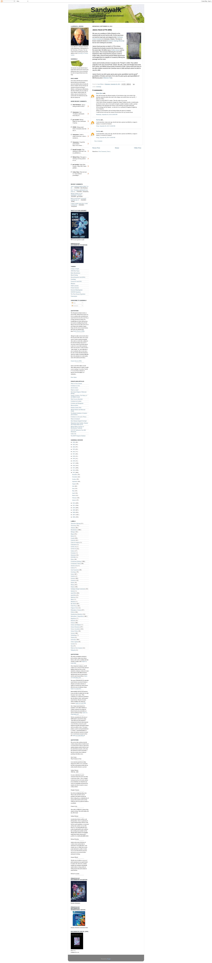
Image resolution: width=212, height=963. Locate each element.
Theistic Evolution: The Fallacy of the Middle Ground (79, 396)
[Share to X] (126, 84)
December (74, 474)
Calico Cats (73, 433)
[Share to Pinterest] (130, 84)
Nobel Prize (74, 605)
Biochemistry (74, 529)
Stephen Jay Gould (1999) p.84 (79, 735)
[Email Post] (133, 84)
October (74, 479)
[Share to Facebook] (128, 84)
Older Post (137, 148)
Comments (75, 305)
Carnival (73, 540)
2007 (74, 514)
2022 (74, 451)
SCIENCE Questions (76, 292)
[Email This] (122, 84)
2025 (74, 444)
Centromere (74, 544)
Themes (73, 637)
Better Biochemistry (75, 273)
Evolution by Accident (76, 401)
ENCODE (73, 557)
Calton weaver (115, 50)
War (72, 646)
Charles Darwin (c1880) (78, 331)
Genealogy (98, 86)
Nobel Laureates (74, 285)
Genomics (73, 580)
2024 (74, 447)
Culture (73, 551)
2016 (74, 465)
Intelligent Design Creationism (78, 589)
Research (73, 620)
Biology (73, 531)
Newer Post (96, 148)
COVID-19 (73, 548)
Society (73, 633)
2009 (74, 510)
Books (72, 536)
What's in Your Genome (76, 383)
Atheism (73, 527)
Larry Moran (100, 84)
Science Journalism (75, 629)
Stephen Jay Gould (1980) (81, 703)
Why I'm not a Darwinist (76, 399)
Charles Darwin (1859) (76, 361)
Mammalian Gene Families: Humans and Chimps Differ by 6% (79, 423)
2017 (74, 463)
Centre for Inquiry (75, 542)
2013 (74, 472)
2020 (74, 456)
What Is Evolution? (75, 418)
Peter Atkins (74, 377)
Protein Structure (75, 287)
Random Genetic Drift (76, 407)
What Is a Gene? (75, 390)
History (73, 584)
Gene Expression (75, 570)
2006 (74, 517)
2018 (74, 461)
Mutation (73, 283)
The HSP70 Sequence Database (78, 435)
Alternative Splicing (76, 523)
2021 (74, 454)
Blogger (109, 959)
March (74, 495)
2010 (74, 507)
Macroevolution (74, 405)
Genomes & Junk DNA (76, 281)
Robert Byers (99, 93)
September (75, 481)
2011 (74, 505)
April (73, 493)
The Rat (98, 119)
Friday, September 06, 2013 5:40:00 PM (105, 126)
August (74, 483)
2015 (74, 467)
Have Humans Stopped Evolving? (79, 421)
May (73, 490)
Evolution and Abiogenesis (77, 403)
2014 (74, 470)
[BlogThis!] (124, 84)
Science (73, 622)
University (73, 639)
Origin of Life (74, 608)
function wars (74, 565)
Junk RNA (73, 595)
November (74, 477)
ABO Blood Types (75, 271)
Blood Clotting (74, 275)
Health (72, 582)
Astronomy (73, 525)
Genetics (73, 576)
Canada (73, 538)
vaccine (73, 643)
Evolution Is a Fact (75, 385)
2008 (74, 512)
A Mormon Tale (107, 78)
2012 (74, 503)
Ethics (72, 559)
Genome (73, 578)
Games (72, 567)
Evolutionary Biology (76, 561)
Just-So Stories (74, 387)
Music (72, 599)
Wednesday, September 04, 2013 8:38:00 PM (106, 114)
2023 (74, 449)
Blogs (72, 534)
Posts (74, 303)
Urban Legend (74, 641)
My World (73, 603)
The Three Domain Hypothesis (78, 294)
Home (117, 148)
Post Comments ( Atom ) (104, 151)
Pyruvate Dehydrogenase (76, 290)
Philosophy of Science (76, 610)
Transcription (74, 296)
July (73, 486)
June (73, 488)
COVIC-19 (73, 546)
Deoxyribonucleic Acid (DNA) (78, 277)
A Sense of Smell (75, 268)
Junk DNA (73, 593)
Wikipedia (73, 650)
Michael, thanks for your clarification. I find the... (76, 194)
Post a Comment (98, 141)
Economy (73, 553)
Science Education (75, 627)
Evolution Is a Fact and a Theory (78, 416)
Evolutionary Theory (76, 563)
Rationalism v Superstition (77, 616)
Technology (74, 635)
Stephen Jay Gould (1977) (76, 688)
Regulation (73, 618)
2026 (74, 442)
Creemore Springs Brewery (116, 41)
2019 (74, 458)
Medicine (73, 597)
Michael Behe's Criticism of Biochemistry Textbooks (77, 427)
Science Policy (74, 631)
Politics (73, 612)
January (74, 500)
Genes (72, 574)
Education (73, 555)
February (74, 497)
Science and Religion (76, 624)
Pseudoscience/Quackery (77, 614)
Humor (72, 586)
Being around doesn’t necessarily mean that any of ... (78, 199)
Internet (73, 591)
